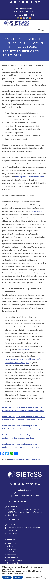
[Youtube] (27, 2)
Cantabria (12, 459)
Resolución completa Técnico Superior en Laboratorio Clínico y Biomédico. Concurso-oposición (24, 427)
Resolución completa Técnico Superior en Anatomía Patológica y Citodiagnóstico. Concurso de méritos (23, 418)
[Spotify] (31, 2)
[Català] (21, 17)
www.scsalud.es (36, 211)
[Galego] (27, 17)
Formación (11, 549)
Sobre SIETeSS (13, 543)
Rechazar (18, 577)
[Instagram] (19, 2)
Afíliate (10, 546)
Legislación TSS (13, 555)
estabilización (35, 459)
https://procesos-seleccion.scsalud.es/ (29, 176)
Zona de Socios (13, 563)
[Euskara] (18, 17)
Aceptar (6, 577)
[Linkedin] (23, 2)
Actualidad (11, 552)
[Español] (30, 17)
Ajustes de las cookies (33, 577)
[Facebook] (15, 2)
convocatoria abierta (23, 459)
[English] (24, 17)
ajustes (19, 573)
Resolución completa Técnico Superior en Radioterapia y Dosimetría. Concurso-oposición (22, 446)
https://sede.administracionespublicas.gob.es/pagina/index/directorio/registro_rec (24, 361)
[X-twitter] (11, 2)
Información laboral (14, 560)
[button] (41, 30)
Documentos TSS (14, 557)
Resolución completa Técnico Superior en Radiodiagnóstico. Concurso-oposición (19, 436)
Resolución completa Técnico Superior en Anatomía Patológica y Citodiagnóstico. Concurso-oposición (23, 409)
